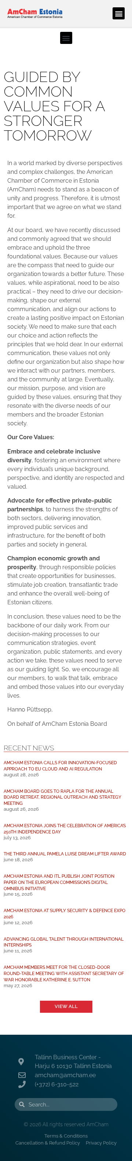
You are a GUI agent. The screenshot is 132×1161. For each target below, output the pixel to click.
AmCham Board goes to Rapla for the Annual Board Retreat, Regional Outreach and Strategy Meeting (62, 797)
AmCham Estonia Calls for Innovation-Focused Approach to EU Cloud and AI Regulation (60, 766)
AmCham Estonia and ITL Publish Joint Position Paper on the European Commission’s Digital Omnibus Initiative (59, 882)
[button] (119, 13)
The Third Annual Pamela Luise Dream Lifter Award (65, 853)
